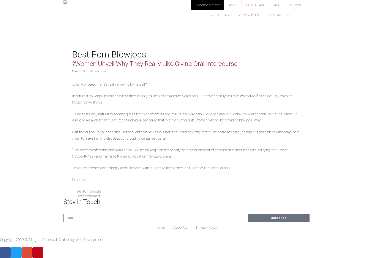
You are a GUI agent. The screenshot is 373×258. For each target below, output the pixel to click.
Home (160, 227)
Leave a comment (88, 196)
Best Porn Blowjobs (89, 191)
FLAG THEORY (218, 15)
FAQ (275, 5)
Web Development (89, 239)
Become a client (207, 5)
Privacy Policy (207, 227)
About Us (180, 227)
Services (294, 5)
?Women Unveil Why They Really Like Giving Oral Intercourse (154, 63)
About (233, 5)
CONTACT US (278, 15)
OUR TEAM (255, 5)
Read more (80, 180)
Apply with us (248, 15)
